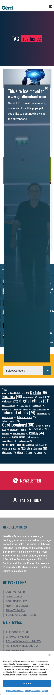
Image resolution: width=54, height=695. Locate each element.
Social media (21, 437)
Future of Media (43, 413)
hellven (40, 425)
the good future (17, 632)
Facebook (7, 409)
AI (4, 393)
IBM (48, 426)
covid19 (44, 397)
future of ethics (18, 412)
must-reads (38, 429)
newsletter (7, 433)
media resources (17, 605)
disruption (26, 405)
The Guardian (30, 444)
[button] (49, 654)
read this (6, 437)
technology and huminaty (23, 641)
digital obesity (10, 405)
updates (18, 448)
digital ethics (34, 400)
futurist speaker (11, 421)
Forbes (17, 409)
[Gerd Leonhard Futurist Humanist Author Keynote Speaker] (7, 7)
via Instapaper (37, 448)
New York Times (20, 433)
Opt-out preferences (15, 691)
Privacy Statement (32, 691)
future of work (26, 417)
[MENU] (50, 7)
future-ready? (16, 650)
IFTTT (5, 429)
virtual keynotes (18, 636)
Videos (22, 452)
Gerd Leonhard (18, 424)
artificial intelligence (18, 393)
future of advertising (40, 409)
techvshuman (25, 441)
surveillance (9, 441)
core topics (14, 596)
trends (43, 445)
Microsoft (14, 429)
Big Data (38, 392)
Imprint (45, 691)
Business (12, 396)
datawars (10, 401)
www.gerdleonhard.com (27, 96)
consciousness (30, 397)
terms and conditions (21, 614)
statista (35, 437)
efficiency (39, 405)
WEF (32, 452)
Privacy (36, 433)
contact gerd (15, 591)
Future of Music (9, 417)
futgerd (27, 409)
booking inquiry (16, 601)
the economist (11, 444)
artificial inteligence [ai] (22, 645)
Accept (27, 683)
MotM (24, 429)
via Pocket (9, 452)
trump (6, 448)
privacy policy (15, 610)
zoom (41, 452)
